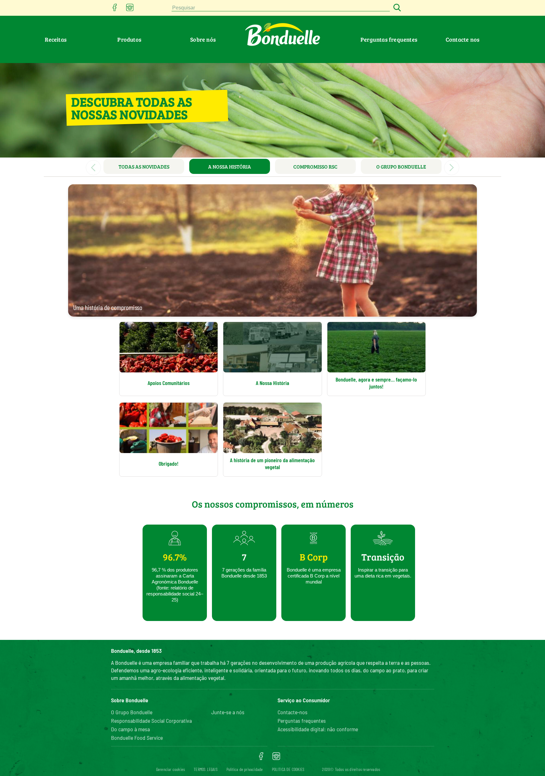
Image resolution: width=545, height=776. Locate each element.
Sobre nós (203, 39)
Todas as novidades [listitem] (144, 166)
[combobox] (281, 8)
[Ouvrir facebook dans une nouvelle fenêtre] (115, 9)
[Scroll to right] (451, 167)
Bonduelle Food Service (137, 737)
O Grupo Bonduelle (131, 712)
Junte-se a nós (227, 712)
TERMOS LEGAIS (206, 769)
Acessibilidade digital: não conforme (318, 729)
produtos (129, 39)
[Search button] (396, 8)
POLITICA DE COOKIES (288, 769)
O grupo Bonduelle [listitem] (401, 166)
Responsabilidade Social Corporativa (151, 720)
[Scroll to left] (93, 167)
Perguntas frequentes (388, 39)
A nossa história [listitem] (229, 166)
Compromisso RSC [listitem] (315, 166)
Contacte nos (462, 39)
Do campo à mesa (130, 729)
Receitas (56, 39)
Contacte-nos (293, 712)
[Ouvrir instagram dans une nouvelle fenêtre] (130, 9)
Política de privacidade (244, 769)
